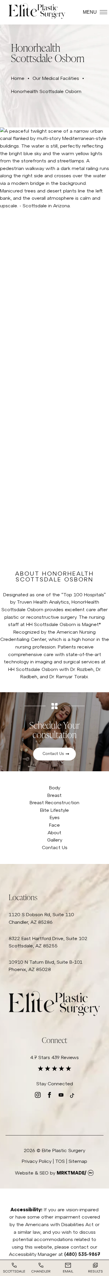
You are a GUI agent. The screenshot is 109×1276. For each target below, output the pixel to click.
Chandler (41, 1271)
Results (95, 1271)
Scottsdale (14, 1271)
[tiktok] (72, 1096)
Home (17, 78)
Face (54, 825)
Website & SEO (32, 1172)
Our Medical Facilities (56, 78)
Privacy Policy (36, 1161)
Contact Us (53, 753)
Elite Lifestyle (54, 810)
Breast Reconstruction (54, 802)
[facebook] (49, 1096)
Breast (54, 795)
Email (68, 1271)
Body (54, 787)
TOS (60, 1161)
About (54, 832)
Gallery (54, 839)
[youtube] (61, 1096)
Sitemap (78, 1161)
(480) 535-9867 (82, 1254)
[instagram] (38, 1096)
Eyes (55, 817)
